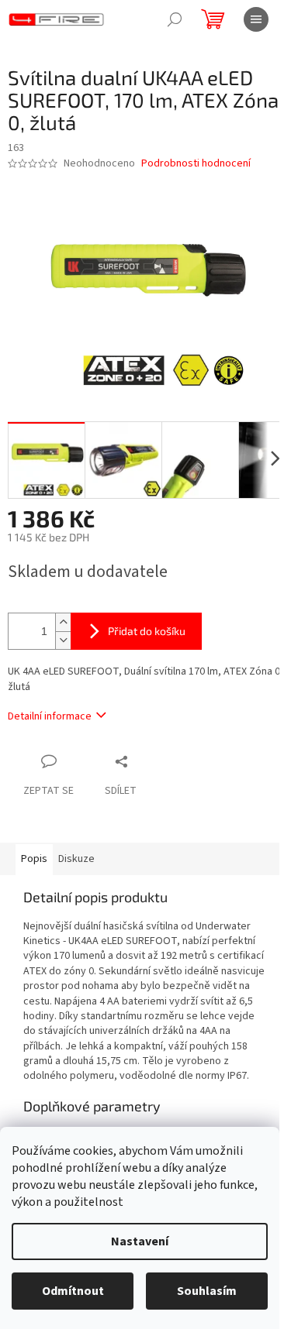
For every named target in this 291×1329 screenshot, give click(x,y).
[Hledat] (174, 19)
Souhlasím (207, 1291)
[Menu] (256, 19)
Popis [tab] (34, 859)
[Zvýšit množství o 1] (63, 622)
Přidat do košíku (146, 630)
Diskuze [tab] (76, 859)
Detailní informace (50, 716)
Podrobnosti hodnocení (196, 163)
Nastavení (139, 1241)
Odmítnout (73, 1291)
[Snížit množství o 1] (63, 640)
